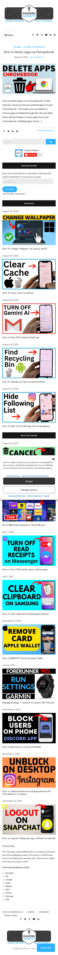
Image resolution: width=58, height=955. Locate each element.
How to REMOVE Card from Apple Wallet (22, 658)
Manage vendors (13, 476)
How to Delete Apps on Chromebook (29, 52)
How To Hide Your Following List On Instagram (25, 426)
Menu (10, 34)
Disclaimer (44, 911)
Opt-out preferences (17, 495)
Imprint (47, 495)
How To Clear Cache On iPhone (18, 293)
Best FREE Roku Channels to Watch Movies (23, 525)
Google (17, 46)
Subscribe (9, 189)
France (8, 892)
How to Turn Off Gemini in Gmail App (20, 337)
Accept (29, 481)
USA (7, 899)
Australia (9, 873)
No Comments (37, 57)
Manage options (29, 489)
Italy (7, 889)
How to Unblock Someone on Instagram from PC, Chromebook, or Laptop (26, 792)
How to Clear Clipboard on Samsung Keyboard (25, 613)
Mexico (8, 886)
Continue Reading (45, 130)
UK (6, 876)
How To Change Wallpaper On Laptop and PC (24, 248)
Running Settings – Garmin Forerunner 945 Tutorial (28, 702)
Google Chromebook (34, 46)
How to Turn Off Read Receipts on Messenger (25, 569)
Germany (9, 896)
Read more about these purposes (35, 476)
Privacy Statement (34, 495)
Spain (7, 883)
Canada (8, 879)
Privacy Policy (8, 846)
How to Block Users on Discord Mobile (21, 746)
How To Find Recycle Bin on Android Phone (23, 381)
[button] (53, 459)
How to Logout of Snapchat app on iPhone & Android (28, 838)
